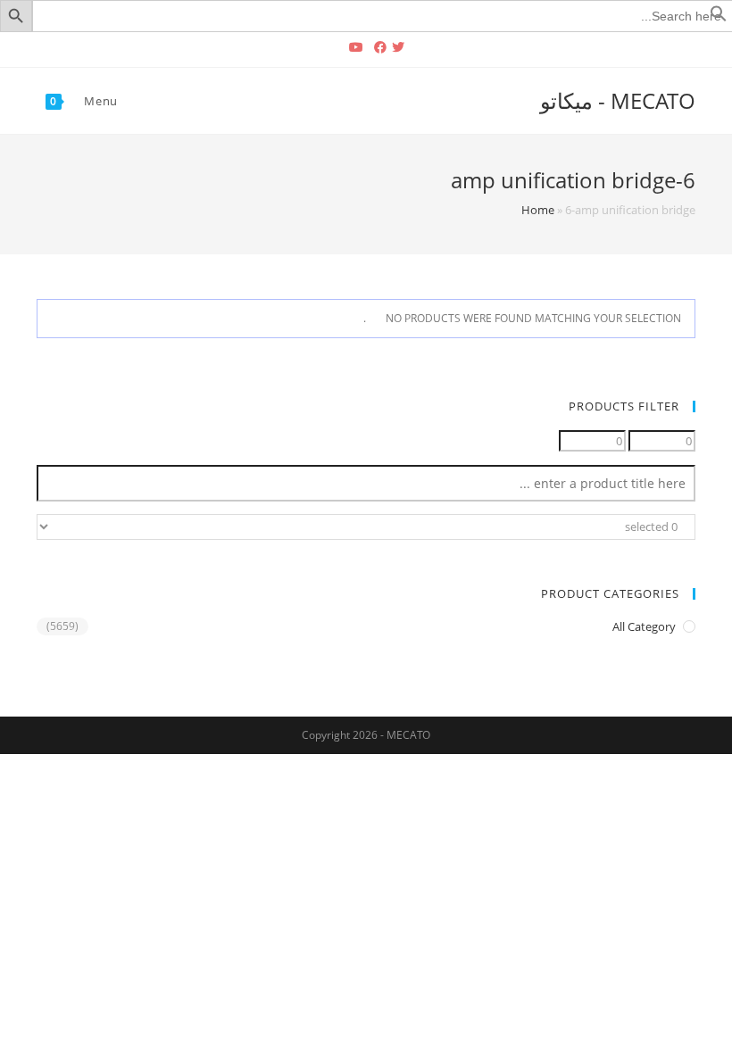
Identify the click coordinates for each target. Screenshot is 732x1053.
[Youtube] (356, 47)
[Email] (333, 47)
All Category (644, 626)
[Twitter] (401, 47)
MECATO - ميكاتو (617, 100)
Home (537, 210)
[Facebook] (380, 47)
